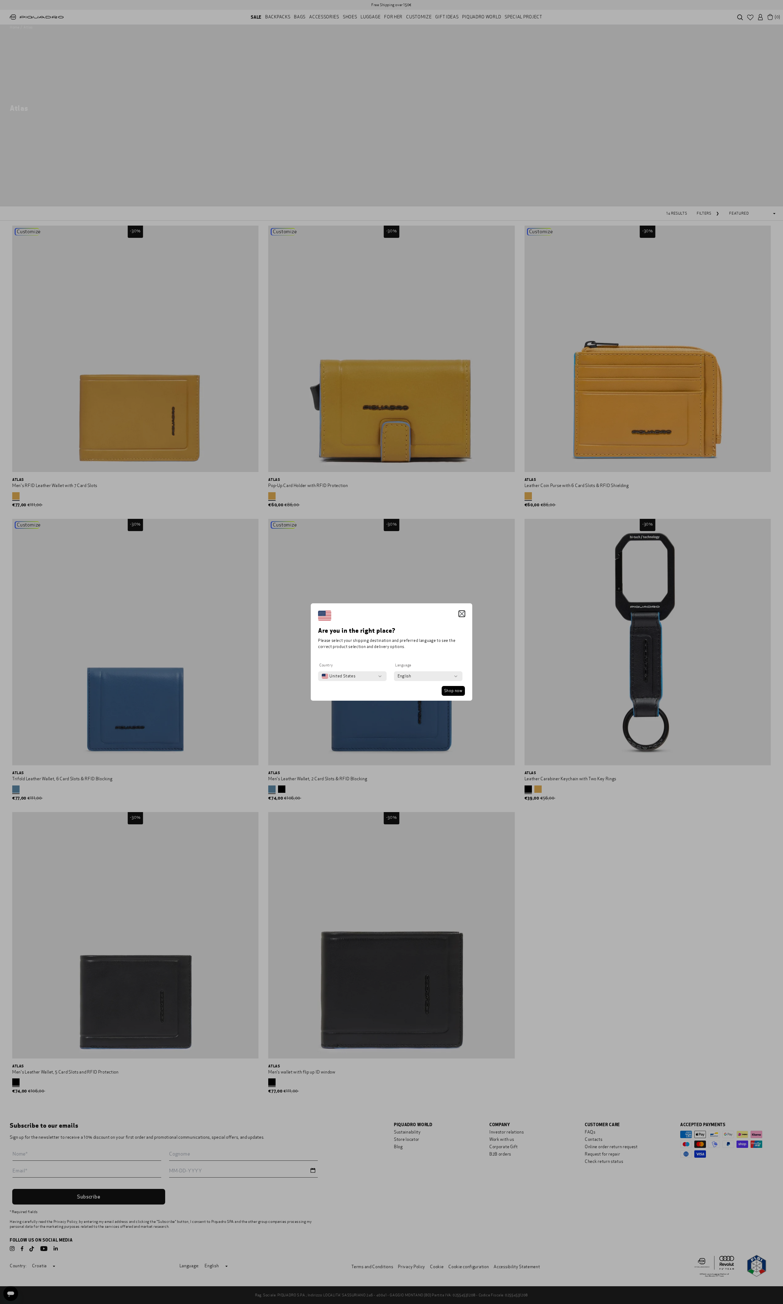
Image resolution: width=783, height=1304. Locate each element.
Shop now (453, 690)
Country (326, 665)
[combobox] (338, 676)
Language (403, 665)
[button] (462, 614)
